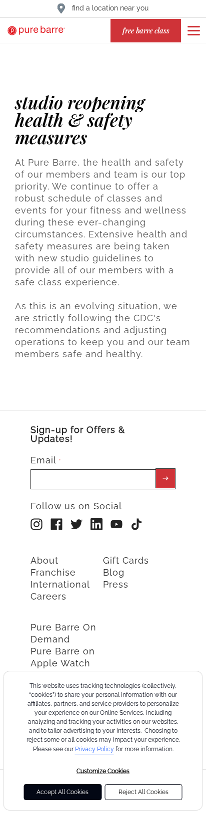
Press (115, 584)
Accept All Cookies (62, 792)
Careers (48, 596)
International (60, 584)
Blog (113, 572)
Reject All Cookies (143, 792)
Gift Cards (126, 560)
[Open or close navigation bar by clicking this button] (193, 30)
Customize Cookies (103, 771)
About (44, 560)
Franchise (53, 572)
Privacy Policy (94, 749)
